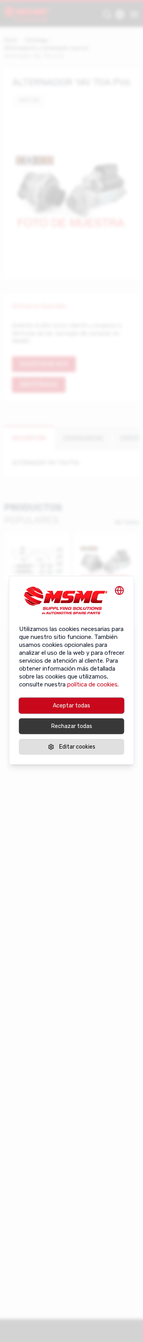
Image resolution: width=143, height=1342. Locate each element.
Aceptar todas (71, 705)
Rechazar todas (71, 726)
